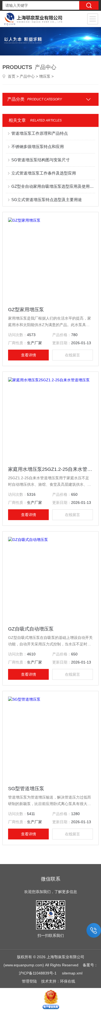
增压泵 (44, 76)
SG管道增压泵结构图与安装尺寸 (40, 159)
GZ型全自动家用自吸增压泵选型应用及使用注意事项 (53, 186)
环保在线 (67, 981)
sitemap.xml (72, 973)
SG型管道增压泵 (26, 788)
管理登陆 (29, 981)
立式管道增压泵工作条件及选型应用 (43, 173)
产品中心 (27, 76)
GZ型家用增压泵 (26, 309)
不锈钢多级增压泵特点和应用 (37, 146)
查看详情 (28, 355)
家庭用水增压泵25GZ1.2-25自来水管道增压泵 (50, 469)
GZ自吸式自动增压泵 (31, 629)
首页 (11, 76)
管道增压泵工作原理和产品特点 (39, 133)
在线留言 (72, 355)
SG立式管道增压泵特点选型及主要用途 (46, 199)
